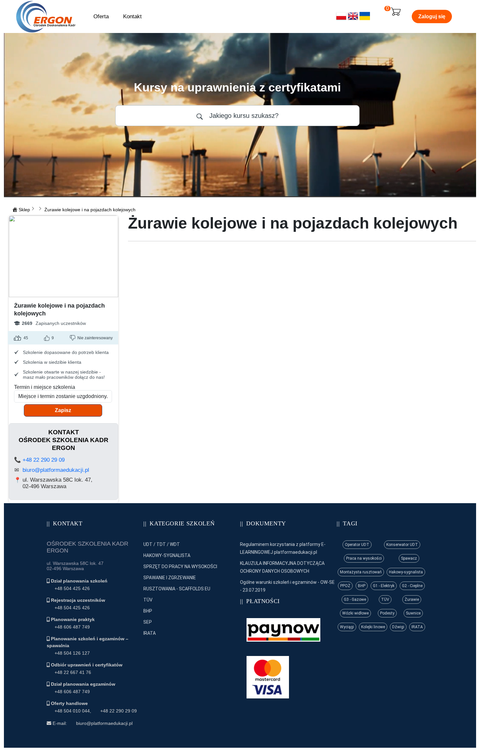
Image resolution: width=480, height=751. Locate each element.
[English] (353, 19)
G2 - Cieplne (412, 585)
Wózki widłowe (355, 613)
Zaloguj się (431, 16)
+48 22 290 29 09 (44, 460)
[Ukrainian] (365, 19)
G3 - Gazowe (355, 599)
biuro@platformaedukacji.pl (56, 470)
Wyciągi (347, 627)
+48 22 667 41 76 (73, 672)
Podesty (387, 613)
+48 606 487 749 (72, 627)
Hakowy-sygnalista (406, 572)
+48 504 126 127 (72, 653)
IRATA (149, 633)
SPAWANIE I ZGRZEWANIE (169, 577)
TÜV (147, 599)
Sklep (24, 209)
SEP (147, 622)
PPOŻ (345, 585)
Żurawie (412, 599)
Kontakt (132, 16)
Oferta (101, 16)
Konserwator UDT (402, 544)
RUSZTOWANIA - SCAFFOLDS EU (176, 588)
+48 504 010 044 (72, 710)
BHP (147, 611)
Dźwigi (398, 627)
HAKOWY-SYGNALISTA (166, 555)
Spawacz (409, 558)
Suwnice (413, 613)
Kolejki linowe (373, 627)
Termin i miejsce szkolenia (44, 387)
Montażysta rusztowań (361, 572)
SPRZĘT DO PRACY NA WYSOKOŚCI (180, 566)
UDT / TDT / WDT (161, 544)
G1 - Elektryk (383, 585)
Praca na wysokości (364, 558)
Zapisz (63, 410)
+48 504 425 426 (72, 588)
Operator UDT (357, 544)
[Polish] (341, 19)
